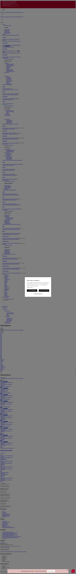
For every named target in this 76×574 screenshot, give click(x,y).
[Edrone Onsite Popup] (38, 287)
